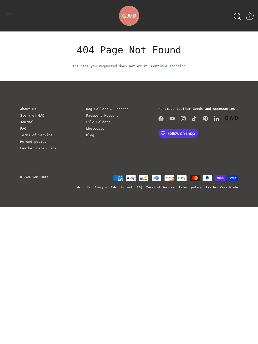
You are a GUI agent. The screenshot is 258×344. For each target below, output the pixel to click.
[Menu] (8, 15)
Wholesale (95, 128)
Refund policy (33, 142)
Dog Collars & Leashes (107, 109)
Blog (90, 135)
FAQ (23, 128)
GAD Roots (40, 177)
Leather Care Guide (38, 148)
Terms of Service (36, 135)
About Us (28, 109)
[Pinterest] (205, 118)
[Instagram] (183, 118)
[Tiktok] (194, 118)
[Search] (237, 16)
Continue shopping (168, 66)
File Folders (98, 122)
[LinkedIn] (216, 118)
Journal (27, 122)
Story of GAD (32, 115)
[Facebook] (161, 118)
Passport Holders (102, 115)
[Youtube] (172, 118)
